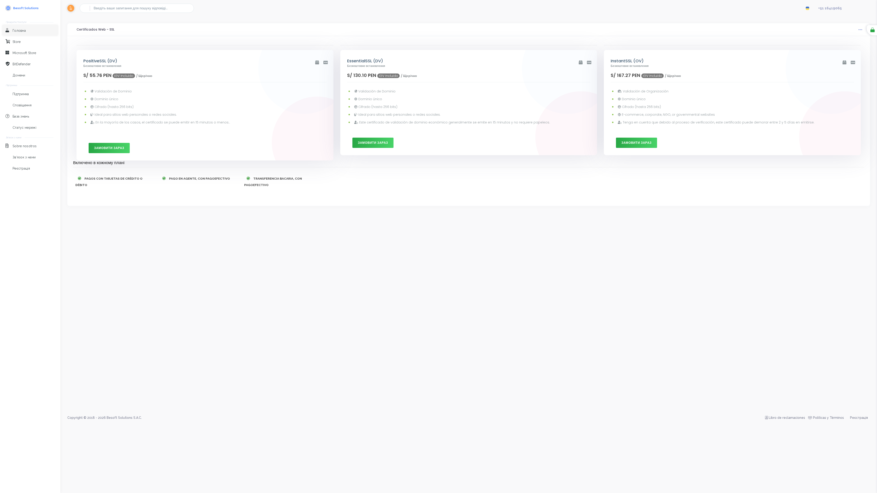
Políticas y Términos (828, 418)
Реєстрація (858, 418)
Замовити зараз (109, 148)
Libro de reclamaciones (786, 418)
